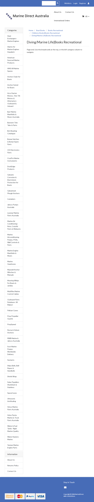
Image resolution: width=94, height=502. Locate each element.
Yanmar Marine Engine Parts (13, 446)
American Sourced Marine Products (13, 60)
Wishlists (67, 3)
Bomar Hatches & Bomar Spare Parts (13, 141)
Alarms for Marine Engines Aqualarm (13, 49)
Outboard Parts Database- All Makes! (13, 302)
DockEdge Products (11, 167)
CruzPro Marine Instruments (13, 159)
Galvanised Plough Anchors (13, 192)
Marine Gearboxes (11, 262)
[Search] (57, 3)
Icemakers (11, 199)
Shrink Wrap (12, 376)
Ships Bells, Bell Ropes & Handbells (13, 368)
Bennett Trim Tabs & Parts (12, 124)
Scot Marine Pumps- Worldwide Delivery (12, 350)
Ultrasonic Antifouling (11, 400)
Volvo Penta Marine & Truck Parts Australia (13, 417)
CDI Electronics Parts (13, 151)
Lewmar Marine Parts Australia (13, 214)
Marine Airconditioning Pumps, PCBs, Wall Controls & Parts (13, 240)
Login (75, 3)
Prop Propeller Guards (12, 317)
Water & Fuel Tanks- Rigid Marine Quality (13, 428)
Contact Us (69, 12)
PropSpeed (11, 324)
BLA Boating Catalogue (12, 132)
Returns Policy (12, 465)
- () (86, 16)
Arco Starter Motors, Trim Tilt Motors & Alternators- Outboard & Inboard (13, 99)
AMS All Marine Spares (13, 69)
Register (82, 3)
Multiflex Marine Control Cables (13, 292)
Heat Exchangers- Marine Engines (13, 38)
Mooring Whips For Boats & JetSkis (13, 283)
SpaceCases (12, 393)
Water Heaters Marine (13, 438)
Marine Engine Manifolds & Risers (12, 253)
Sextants (10, 360)
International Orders (62, 20)
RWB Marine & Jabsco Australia (13, 339)
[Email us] (65, 487)
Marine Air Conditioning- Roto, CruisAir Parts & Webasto (14, 225)
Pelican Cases (12, 310)
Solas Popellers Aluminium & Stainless (13, 384)
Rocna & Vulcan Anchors (13, 331)
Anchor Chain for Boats (13, 78)
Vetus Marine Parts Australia (13, 408)
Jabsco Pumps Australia (12, 206)
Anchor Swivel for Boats (12, 86)
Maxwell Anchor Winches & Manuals (13, 272)
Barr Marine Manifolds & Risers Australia (13, 114)
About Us (57, 12)
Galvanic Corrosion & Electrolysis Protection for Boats (12, 180)
